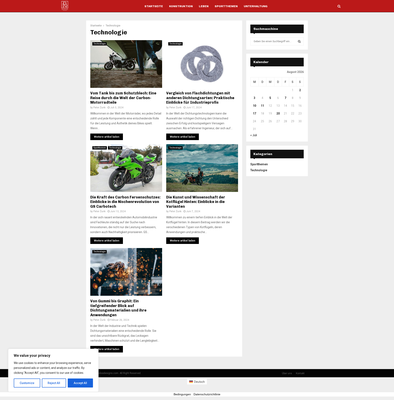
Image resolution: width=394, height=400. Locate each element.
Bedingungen (182, 394)
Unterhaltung (255, 6)
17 (254, 113)
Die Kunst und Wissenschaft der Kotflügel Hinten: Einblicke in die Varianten (195, 202)
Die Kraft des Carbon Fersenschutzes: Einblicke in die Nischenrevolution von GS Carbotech (125, 202)
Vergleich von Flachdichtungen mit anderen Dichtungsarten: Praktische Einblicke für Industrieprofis (200, 98)
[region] (53, 370)
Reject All (54, 383)
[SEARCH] (299, 41)
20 (278, 113)
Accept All (80, 383)
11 (262, 105)
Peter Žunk (99, 107)
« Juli (253, 135)
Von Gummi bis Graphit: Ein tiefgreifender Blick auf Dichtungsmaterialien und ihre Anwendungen (118, 308)
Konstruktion (181, 6)
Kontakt (300, 373)
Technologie (99, 44)
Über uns (287, 373)
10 (254, 105)
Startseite (153, 6)
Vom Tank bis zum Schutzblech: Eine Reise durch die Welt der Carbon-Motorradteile (123, 98)
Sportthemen (226, 6)
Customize (27, 383)
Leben (203, 6)
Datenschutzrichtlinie (207, 394)
